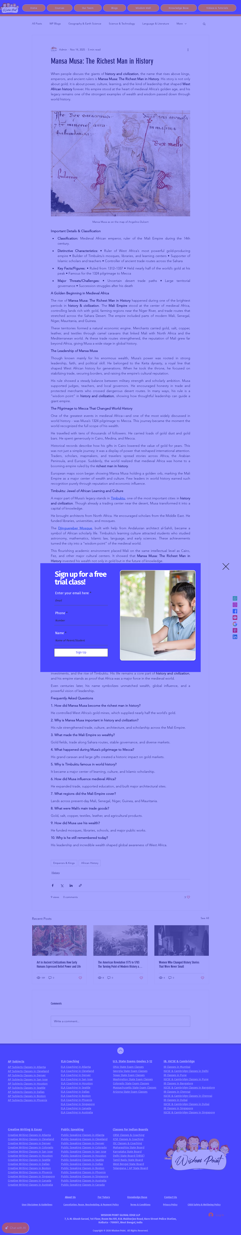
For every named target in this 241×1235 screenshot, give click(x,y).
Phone (60, 613)
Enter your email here (72, 593)
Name (59, 633)
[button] (226, 566)
